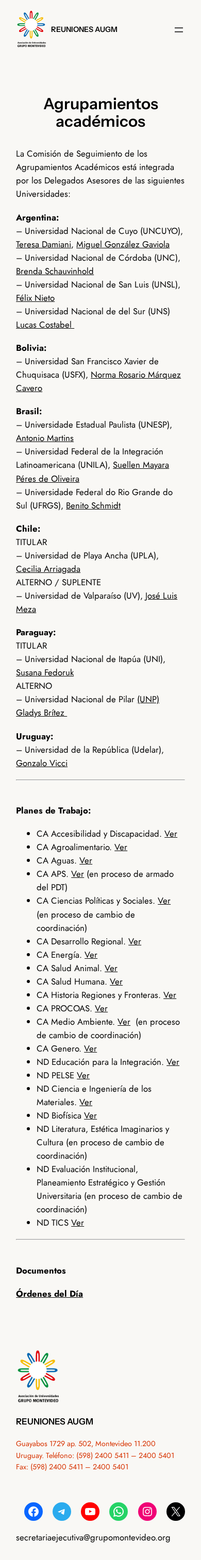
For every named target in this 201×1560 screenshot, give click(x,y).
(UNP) (148, 699)
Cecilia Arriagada (48, 569)
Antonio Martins (45, 438)
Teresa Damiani (43, 244)
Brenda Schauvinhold (55, 271)
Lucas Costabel (45, 324)
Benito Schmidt (93, 505)
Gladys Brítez (41, 712)
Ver (170, 833)
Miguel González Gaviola (123, 244)
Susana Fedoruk (45, 672)
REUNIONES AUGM (84, 29)
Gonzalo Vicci (42, 763)
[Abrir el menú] (179, 30)
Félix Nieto (35, 298)
